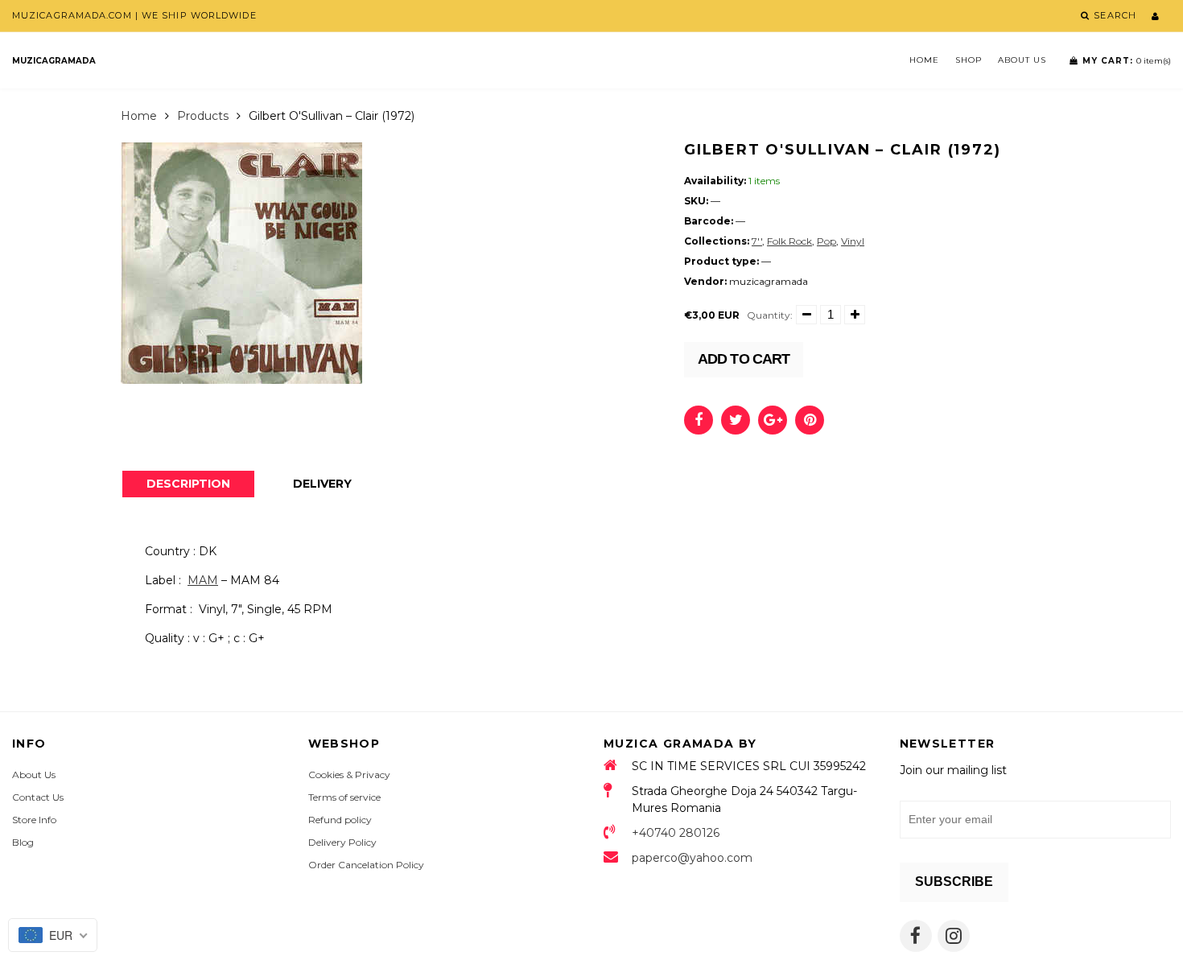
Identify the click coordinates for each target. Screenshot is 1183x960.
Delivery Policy (342, 842)
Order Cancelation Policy (366, 865)
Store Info (34, 820)
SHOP (968, 60)
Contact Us (38, 797)
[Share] (698, 420)
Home (924, 60)
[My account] (1155, 16)
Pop (826, 241)
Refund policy (340, 820)
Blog (23, 842)
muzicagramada (54, 61)
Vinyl (852, 241)
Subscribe (954, 881)
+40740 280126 (675, 833)
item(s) (1126, 61)
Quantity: (770, 315)
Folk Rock (789, 241)
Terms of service (344, 797)
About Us (1022, 60)
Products (203, 116)
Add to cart (743, 359)
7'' (757, 241)
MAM (203, 580)
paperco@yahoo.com (692, 858)
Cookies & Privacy (349, 774)
